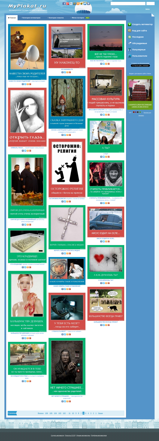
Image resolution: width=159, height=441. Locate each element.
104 (55, 413)
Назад (100, 413)
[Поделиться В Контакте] (88, 3)
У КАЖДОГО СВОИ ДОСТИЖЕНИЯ (140, 104)
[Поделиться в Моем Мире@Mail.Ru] (74, 3)
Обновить (141, 115)
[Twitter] (25, 83)
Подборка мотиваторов (99, 435)
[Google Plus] (30, 83)
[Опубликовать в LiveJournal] (71, 3)
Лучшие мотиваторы (83, 435)
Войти (148, 9)
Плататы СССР (70, 435)
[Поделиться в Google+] (67, 3)
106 (46, 413)
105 (51, 413)
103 (59, 413)
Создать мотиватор (57, 435)
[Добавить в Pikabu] (81, 3)
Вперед (41, 413)
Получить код (147, 112)
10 (73, 413)
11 (69, 413)
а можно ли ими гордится (140, 107)
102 (64, 413)
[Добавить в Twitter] (85, 3)
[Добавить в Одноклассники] (78, 3)
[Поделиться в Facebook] (64, 3)
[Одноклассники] (28, 83)
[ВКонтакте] (23, 83)
